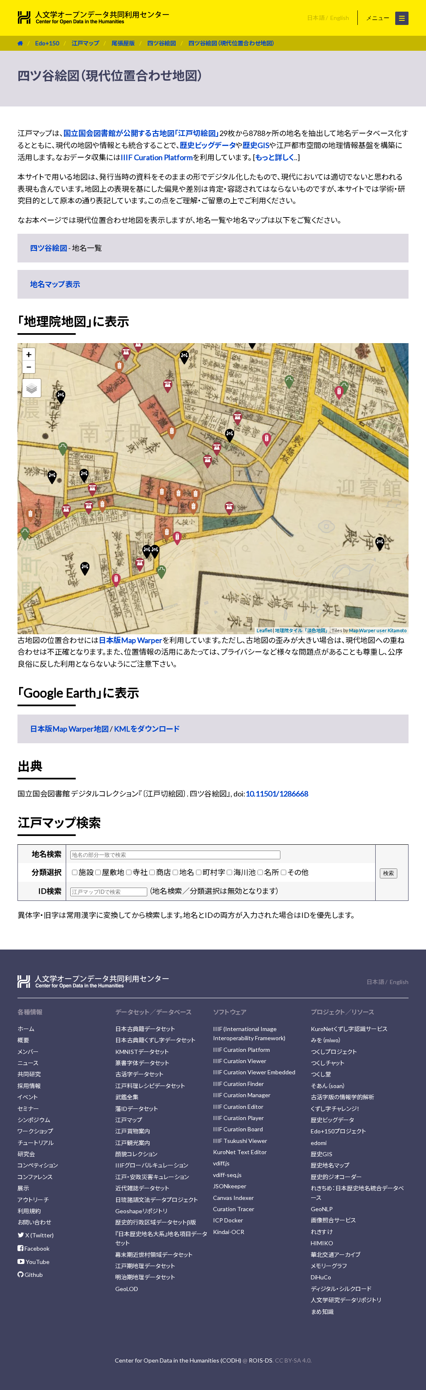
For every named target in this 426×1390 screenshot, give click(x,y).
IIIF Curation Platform (157, 157)
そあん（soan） (328, 1085)
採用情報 (29, 1085)
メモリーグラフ (329, 1265)
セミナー (28, 1108)
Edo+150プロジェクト (338, 1131)
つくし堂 (321, 1074)
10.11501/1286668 (276, 793)
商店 (163, 872)
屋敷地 (113, 872)
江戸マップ (85, 43)
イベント (27, 1097)
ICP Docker (228, 1220)
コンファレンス (35, 1176)
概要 (23, 1040)
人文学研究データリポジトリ (346, 1299)
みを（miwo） (326, 1040)
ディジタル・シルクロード (341, 1288)
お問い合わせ (34, 1222)
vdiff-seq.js (227, 1174)
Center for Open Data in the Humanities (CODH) (178, 1360)
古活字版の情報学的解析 (342, 1097)
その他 (298, 872)
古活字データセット (139, 1074)
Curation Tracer (233, 1208)
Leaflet (264, 630)
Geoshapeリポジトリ (141, 1210)
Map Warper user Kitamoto (377, 630)
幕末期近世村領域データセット (154, 1254)
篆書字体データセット (142, 1062)
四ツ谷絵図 (161, 43)
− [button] (29, 366)
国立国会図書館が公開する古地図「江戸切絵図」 (141, 133)
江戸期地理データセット (145, 1265)
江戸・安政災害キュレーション (152, 1176)
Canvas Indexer (233, 1197)
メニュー (378, 18)
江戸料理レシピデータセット (150, 1085)
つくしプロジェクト (334, 1051)
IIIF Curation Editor (238, 1106)
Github (33, 1274)
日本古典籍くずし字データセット (155, 1040)
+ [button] (29, 354)
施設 (86, 872)
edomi (319, 1142)
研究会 (26, 1154)
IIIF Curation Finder (238, 1083)
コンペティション (37, 1165)
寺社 (140, 872)
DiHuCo (321, 1277)
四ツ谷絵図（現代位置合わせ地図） (231, 43)
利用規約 (29, 1210)
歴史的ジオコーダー (336, 1176)
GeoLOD (126, 1288)
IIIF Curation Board (238, 1129)
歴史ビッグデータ (207, 145)
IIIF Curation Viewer (239, 1060)
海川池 (244, 872)
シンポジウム (33, 1119)
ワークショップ (35, 1131)
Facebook (36, 1248)
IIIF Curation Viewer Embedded (254, 1072)
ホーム (25, 1028)
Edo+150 (47, 43)
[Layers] (31, 388)
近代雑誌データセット (142, 1188)
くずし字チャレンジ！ (335, 1108)
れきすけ (322, 1231)
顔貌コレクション (136, 1154)
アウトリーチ (33, 1199)
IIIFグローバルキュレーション (151, 1165)
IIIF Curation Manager (241, 1094)
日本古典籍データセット (145, 1028)
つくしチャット (327, 1062)
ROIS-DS (260, 1360)
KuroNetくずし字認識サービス (349, 1028)
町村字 (214, 872)
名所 (271, 872)
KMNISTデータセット (142, 1051)
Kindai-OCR (228, 1231)
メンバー (28, 1051)
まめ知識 (322, 1311)
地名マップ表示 (55, 284)
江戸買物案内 (132, 1131)
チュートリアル (35, 1142)
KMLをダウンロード (147, 728)
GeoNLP (322, 1208)
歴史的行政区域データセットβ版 (155, 1222)
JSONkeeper (229, 1186)
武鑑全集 (127, 1097)
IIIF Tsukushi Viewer (240, 1140)
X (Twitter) (39, 1235)
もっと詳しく (274, 157)
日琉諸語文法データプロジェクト (156, 1199)
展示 (23, 1188)
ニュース (28, 1062)
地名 (186, 872)
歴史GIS (256, 145)
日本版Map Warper (130, 640)
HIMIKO (322, 1243)
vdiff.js (221, 1163)
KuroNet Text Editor (240, 1151)
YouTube (37, 1261)
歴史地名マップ (330, 1165)
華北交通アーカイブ (335, 1254)
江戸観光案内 (132, 1142)
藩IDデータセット (136, 1108)
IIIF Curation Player (238, 1117)
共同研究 (29, 1074)
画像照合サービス (333, 1220)
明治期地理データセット (145, 1277)
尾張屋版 (123, 43)
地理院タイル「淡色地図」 (302, 630)
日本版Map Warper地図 (69, 728)
